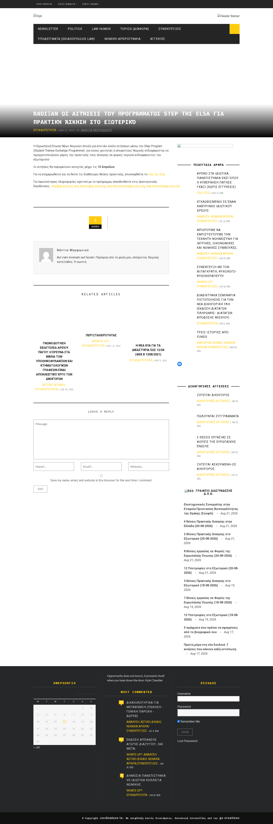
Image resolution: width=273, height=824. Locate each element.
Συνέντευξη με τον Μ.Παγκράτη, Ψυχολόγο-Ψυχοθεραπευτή (217, 271)
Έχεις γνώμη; (90, 4)
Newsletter (48, 29)
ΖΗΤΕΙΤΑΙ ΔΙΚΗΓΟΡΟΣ (213, 395)
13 (64, 721)
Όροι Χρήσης (45, 4)
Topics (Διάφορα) (134, 29)
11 (121, 739)
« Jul (36, 747)
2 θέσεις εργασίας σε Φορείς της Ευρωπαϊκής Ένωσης (216, 442)
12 (121, 702)
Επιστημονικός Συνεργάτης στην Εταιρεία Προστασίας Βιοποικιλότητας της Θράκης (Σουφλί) (211, 509)
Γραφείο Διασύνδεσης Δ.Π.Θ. (214, 492)
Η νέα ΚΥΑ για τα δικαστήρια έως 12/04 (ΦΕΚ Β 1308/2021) (148, 350)
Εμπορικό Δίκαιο (210, 342)
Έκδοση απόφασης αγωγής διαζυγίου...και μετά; (144, 744)
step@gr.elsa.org (62, 186)
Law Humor (101, 29)
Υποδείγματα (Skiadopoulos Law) (66, 39)
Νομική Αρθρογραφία (123, 39)
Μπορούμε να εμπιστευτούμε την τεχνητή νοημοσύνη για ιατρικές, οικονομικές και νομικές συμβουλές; (217, 239)
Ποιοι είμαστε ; (67, 4)
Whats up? (101, 341)
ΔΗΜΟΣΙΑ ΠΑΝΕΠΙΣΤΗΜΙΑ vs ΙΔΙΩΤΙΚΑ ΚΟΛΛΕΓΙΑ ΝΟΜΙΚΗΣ (146, 780)
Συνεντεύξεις (170, 29)
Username (184, 693)
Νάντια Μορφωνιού (96, 130)
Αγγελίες (157, 39)
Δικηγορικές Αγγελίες (213, 401)
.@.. (89, 186)
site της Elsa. (157, 174)
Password (184, 706)
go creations (229, 818)
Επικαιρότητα (44, 130)
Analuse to (114, 818)
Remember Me (190, 721)
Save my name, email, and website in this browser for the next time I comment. (101, 480)
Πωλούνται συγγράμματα (218, 416)
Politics (75, 29)
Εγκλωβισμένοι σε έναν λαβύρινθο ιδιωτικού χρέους (216, 206)
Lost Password (187, 741)
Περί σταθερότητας (101, 335)
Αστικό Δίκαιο (53, 385)
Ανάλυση (203, 216)
